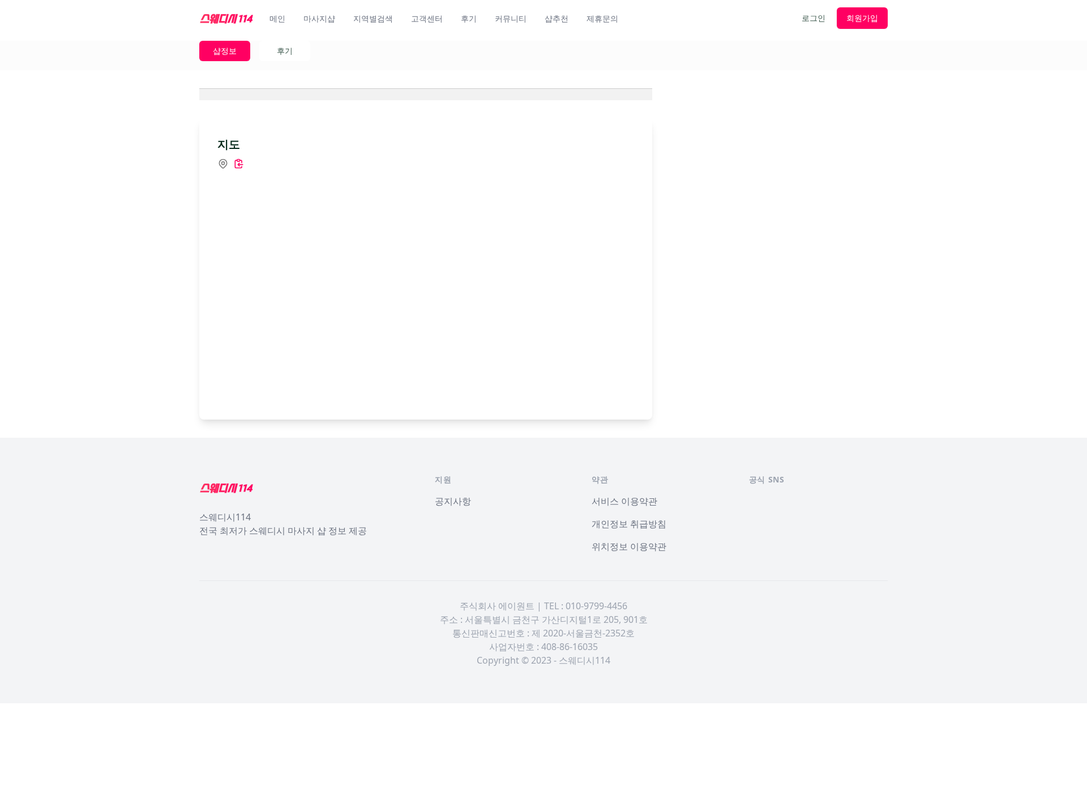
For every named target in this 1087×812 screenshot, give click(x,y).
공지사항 (453, 501)
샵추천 (556, 18)
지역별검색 (373, 18)
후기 (469, 18)
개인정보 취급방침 (629, 524)
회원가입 (862, 17)
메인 (277, 18)
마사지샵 (319, 18)
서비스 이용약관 (624, 501)
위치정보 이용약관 (629, 546)
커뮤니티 (511, 18)
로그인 (813, 17)
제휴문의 (602, 18)
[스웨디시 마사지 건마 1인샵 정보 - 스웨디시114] (226, 18)
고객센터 (427, 18)
